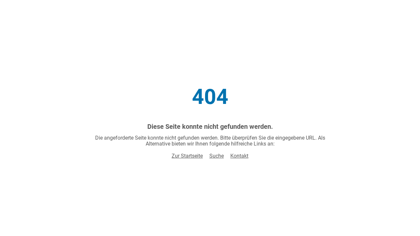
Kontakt (239, 156)
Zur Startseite (187, 156)
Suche (216, 156)
